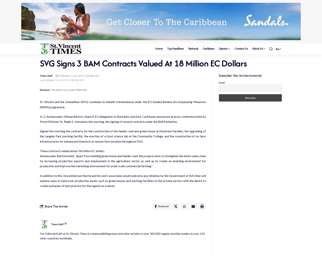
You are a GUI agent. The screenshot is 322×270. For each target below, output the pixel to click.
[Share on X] (176, 206)
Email (222, 82)
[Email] (193, 206)
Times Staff (46, 75)
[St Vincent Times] (61, 48)
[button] (271, 49)
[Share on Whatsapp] (184, 206)
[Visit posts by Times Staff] (44, 224)
